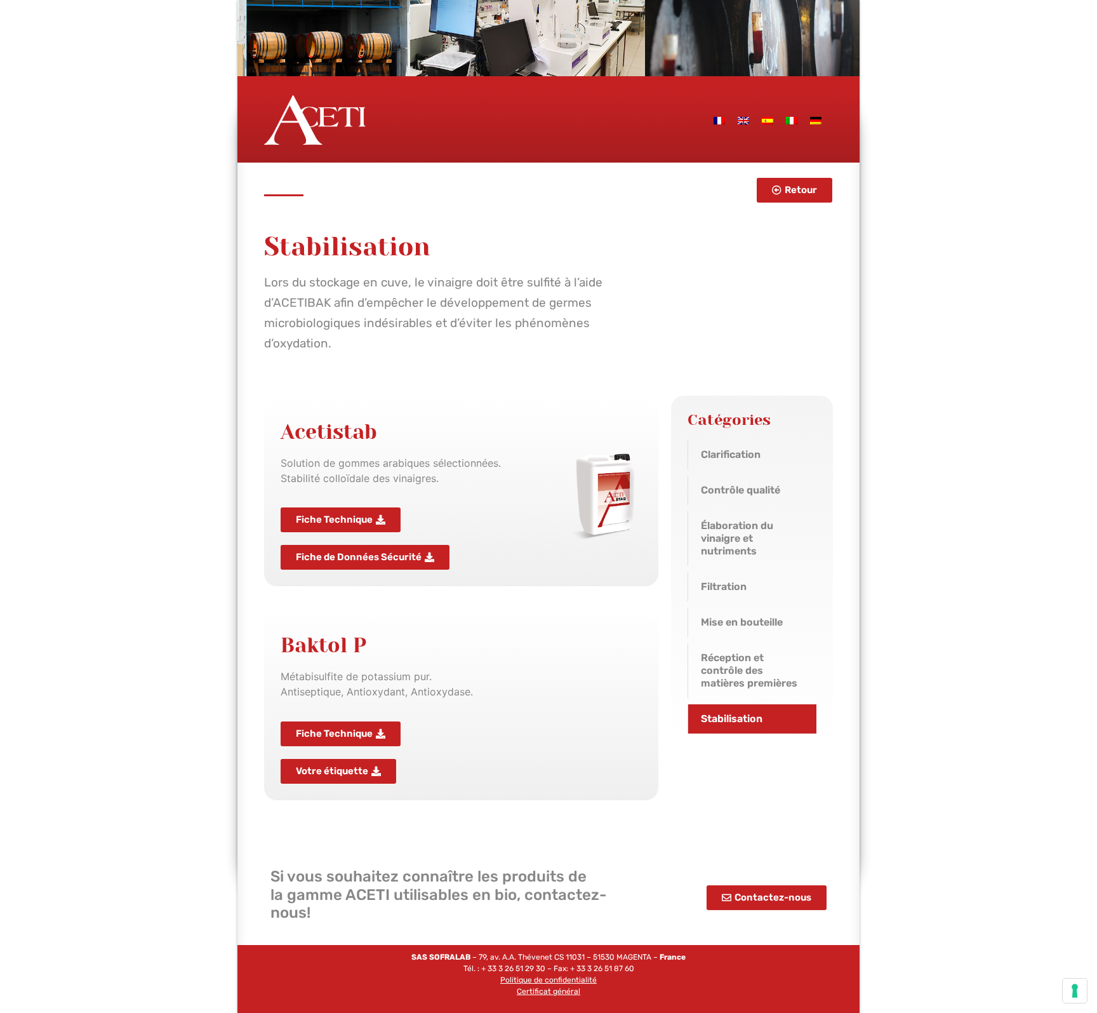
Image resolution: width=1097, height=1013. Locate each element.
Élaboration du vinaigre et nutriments (737, 538)
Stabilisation (731, 719)
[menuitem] (719, 119)
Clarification (731, 454)
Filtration (724, 586)
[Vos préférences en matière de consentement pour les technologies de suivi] (1075, 991)
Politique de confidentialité (548, 980)
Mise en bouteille (742, 622)
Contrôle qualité (740, 490)
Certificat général (548, 991)
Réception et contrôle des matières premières (749, 670)
